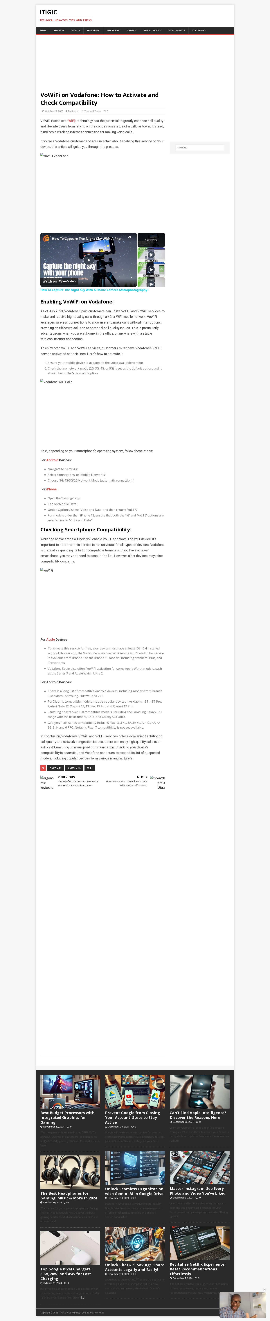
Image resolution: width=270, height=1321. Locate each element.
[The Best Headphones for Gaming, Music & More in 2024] (70, 1187)
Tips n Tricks (151, 30)
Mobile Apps (176, 30)
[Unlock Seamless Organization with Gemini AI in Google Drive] (135, 1183)
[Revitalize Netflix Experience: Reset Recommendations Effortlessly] (200, 1258)
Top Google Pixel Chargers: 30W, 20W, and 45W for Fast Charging (65, 1274)
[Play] (151, 254)
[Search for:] (200, 148)
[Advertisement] (135, 60)
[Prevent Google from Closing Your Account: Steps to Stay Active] (135, 1106)
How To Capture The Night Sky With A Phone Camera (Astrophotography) (88, 238)
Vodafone (74, 767)
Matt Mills (73, 111)
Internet (58, 30)
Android (52, 460)
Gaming (131, 30)
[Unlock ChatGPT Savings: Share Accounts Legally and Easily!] (135, 1258)
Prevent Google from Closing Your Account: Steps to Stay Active (132, 1117)
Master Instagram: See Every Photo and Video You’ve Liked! (198, 1191)
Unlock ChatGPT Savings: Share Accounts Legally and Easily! (134, 1267)
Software (198, 30)
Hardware (93, 30)
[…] (82, 1297)
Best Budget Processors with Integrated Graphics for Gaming (67, 1117)
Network (55, 767)
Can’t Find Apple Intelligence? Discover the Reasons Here (198, 1115)
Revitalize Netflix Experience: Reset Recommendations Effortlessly (197, 1269)
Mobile (76, 30)
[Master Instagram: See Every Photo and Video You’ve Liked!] (200, 1182)
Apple (50, 639)
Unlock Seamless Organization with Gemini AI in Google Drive (134, 1191)
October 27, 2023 (54, 111)
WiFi (71, 121)
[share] (129, 237)
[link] (46, 238)
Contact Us (87, 1312)
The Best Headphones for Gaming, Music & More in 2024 (68, 1196)
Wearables (113, 30)
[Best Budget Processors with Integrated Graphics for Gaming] (70, 1106)
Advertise (99, 1312)
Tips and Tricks (92, 111)
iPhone (51, 489)
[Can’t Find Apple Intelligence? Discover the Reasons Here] (200, 1106)
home (42, 30)
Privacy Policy (73, 1312)
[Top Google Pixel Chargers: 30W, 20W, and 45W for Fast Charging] (70, 1263)
